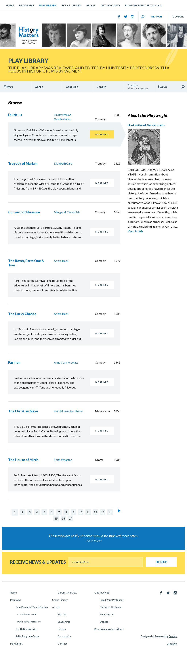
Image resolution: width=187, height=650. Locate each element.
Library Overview (67, 592)
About (91, 5)
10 (80, 512)
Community (64, 636)
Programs (26, 5)
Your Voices (106, 614)
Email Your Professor (111, 599)
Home (10, 5)
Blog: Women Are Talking (143, 5)
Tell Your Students (110, 607)
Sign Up (161, 562)
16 (63, 518)
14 (110, 512)
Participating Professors (29, 621)
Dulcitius (15, 115)
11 (88, 512)
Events (62, 629)
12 (95, 512)
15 (56, 518)
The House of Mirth (23, 460)
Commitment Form (27, 614)
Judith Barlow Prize (26, 629)
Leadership (64, 621)
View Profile (135, 231)
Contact (62, 643)
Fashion (14, 362)
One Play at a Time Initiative (32, 607)
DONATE (178, 16)
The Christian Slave (23, 411)
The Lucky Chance (22, 314)
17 (70, 518)
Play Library (47, 5)
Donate (104, 621)
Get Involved (110, 5)
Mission (62, 614)
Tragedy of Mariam (22, 163)
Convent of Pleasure (24, 212)
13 (102, 512)
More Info (101, 134)
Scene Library (71, 5)
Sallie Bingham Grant (27, 636)
